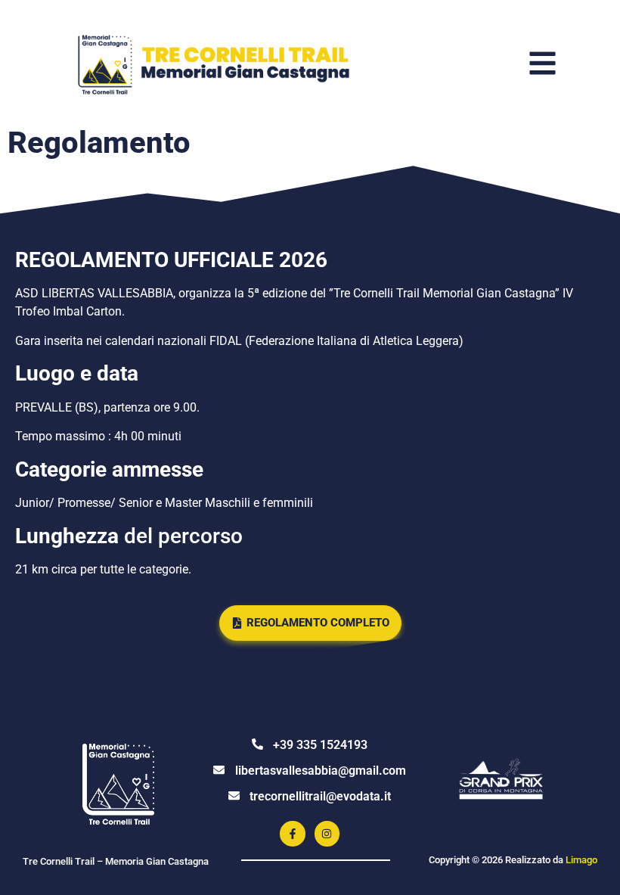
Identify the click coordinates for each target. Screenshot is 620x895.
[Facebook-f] (292, 834)
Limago (581, 859)
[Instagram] (327, 834)
